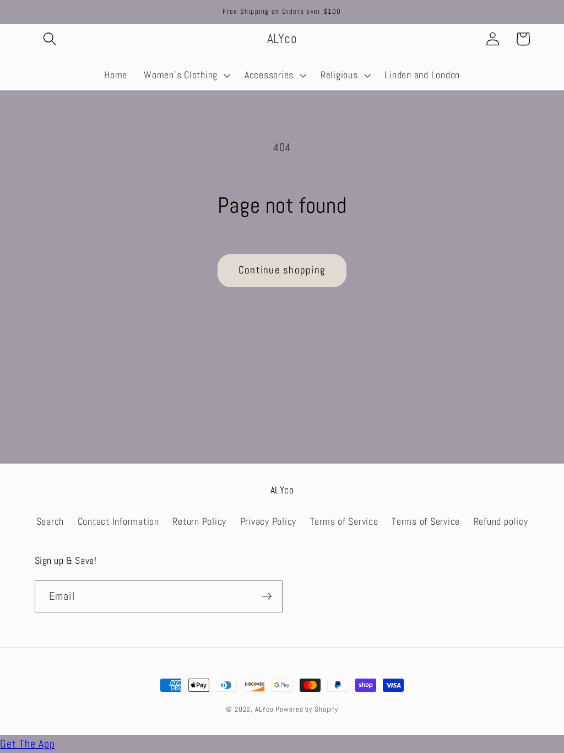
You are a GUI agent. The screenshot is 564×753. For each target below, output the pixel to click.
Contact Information (118, 521)
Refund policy (501, 521)
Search (50, 521)
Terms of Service (344, 521)
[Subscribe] (267, 596)
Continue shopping (282, 270)
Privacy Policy (268, 521)
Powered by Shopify (306, 709)
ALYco (264, 709)
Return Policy (199, 521)
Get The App (27, 743)
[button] (50, 39)
